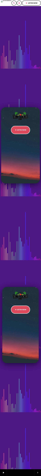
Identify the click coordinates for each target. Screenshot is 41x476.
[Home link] (6, 3)
